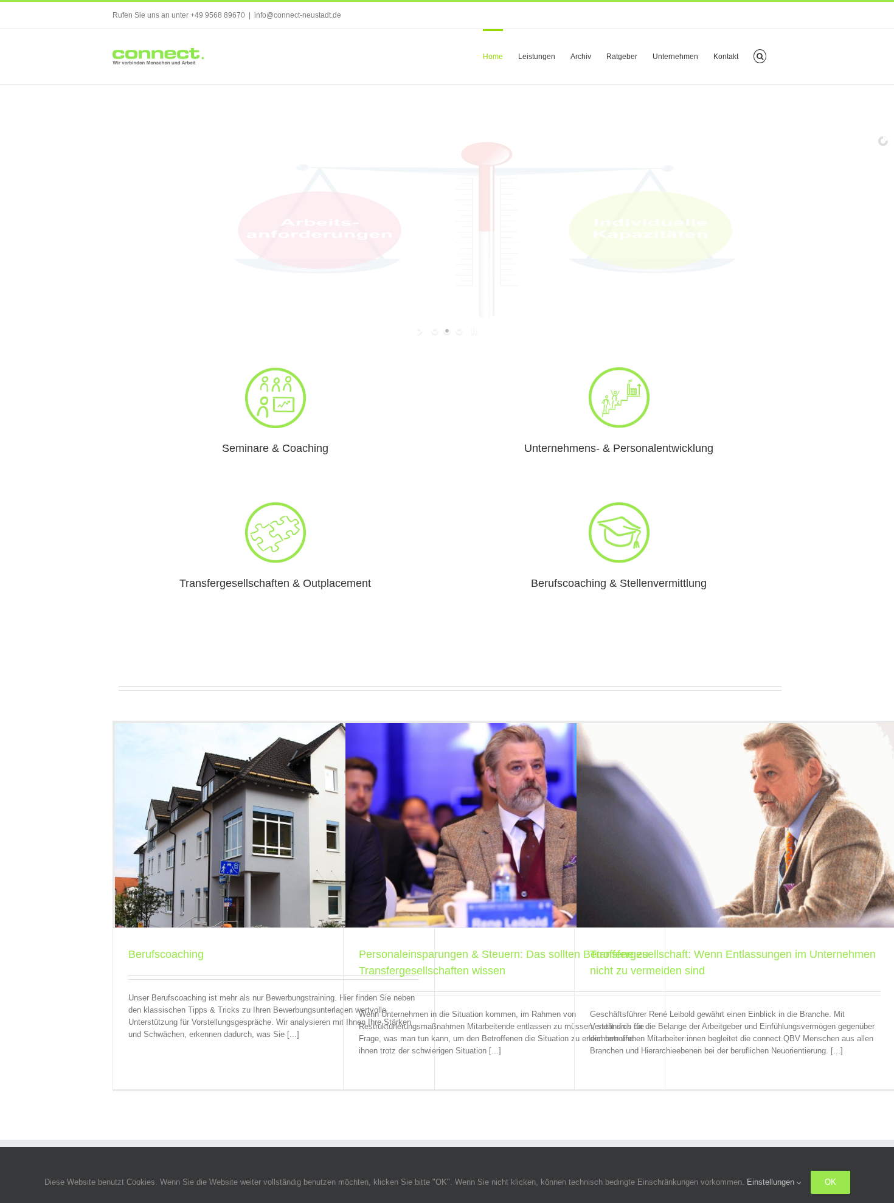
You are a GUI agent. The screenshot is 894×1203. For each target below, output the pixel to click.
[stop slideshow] (472, 331)
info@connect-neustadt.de (297, 15)
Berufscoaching (166, 954)
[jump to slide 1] (435, 331)
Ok (830, 1182)
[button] (760, 55)
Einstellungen (772, 1182)
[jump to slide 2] (447, 331)
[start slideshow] (421, 331)
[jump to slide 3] (459, 331)
